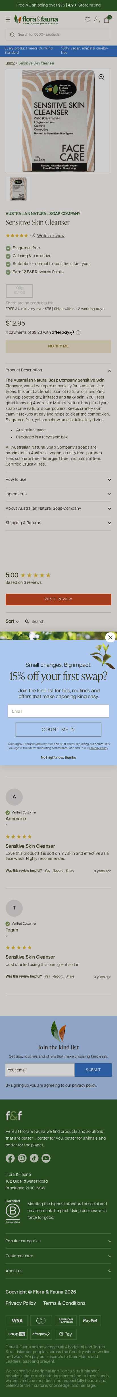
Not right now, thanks (58, 757)
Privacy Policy (98, 748)
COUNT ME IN (58, 730)
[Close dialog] (110, 637)
